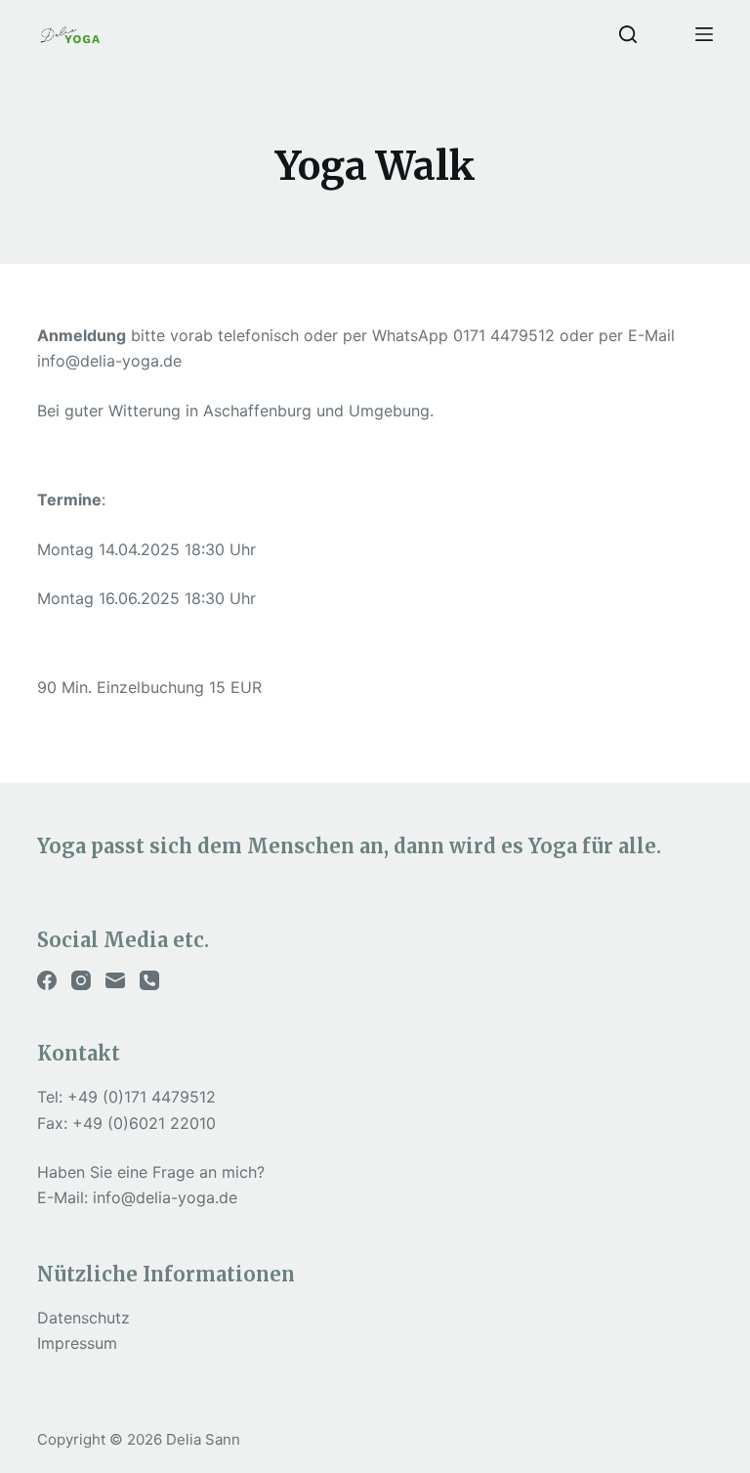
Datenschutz (83, 1317)
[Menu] (704, 34)
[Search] (628, 34)
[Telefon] (149, 980)
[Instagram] (81, 980)
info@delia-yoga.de (165, 1197)
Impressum (77, 1343)
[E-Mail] (115, 980)
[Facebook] (47, 980)
